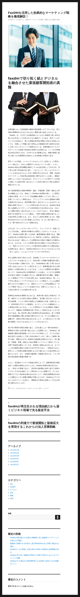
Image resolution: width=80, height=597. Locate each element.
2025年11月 (14, 453)
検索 (9, 513)
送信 (11, 498)
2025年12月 (14, 450)
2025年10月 (14, 456)
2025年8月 (14, 462)
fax (11, 484)
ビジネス (35, 388)
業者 (11, 495)
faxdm (30, 388)
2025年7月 (14, 464)
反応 (40, 388)
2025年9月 (14, 459)
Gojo (12, 388)
